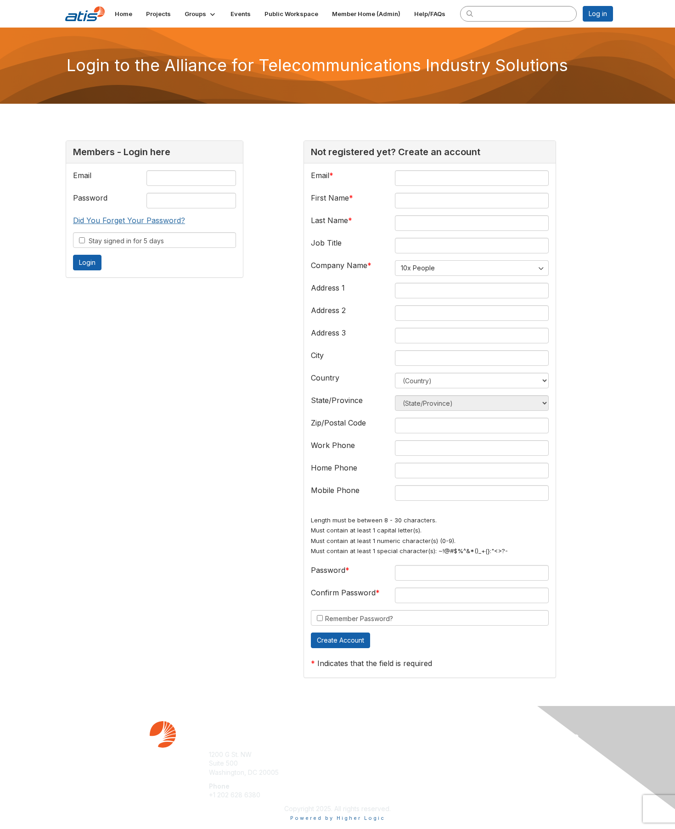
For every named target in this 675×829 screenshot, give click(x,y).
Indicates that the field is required (374, 663)
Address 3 (328, 332)
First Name (330, 197)
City (317, 355)
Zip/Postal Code (338, 422)
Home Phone (334, 467)
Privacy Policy (495, 763)
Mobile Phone (335, 490)
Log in (598, 13)
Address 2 (328, 310)
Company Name (339, 265)
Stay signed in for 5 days (124, 241)
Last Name (329, 220)
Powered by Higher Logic (337, 818)
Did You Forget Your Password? (129, 220)
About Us (487, 754)
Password (90, 197)
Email (82, 175)
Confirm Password (343, 592)
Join (347, 754)
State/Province (337, 400)
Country (325, 377)
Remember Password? (359, 618)
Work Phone (333, 445)
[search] (469, 13)
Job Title (326, 242)
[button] (201, 14)
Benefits (353, 763)
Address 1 (328, 287)
